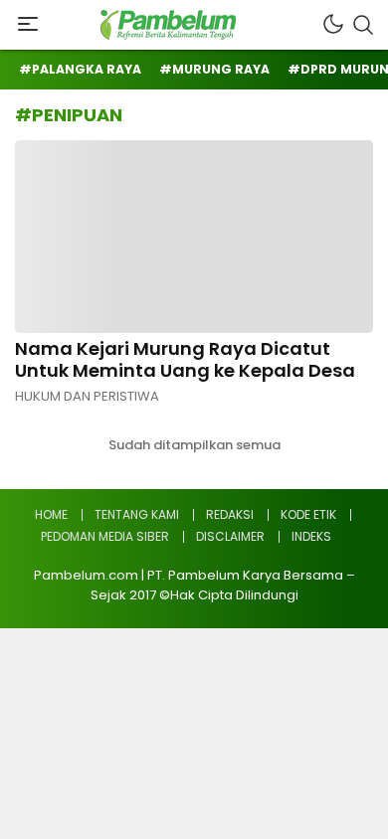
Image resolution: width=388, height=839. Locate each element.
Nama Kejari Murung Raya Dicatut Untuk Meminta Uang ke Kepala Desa (185, 359)
